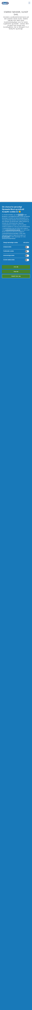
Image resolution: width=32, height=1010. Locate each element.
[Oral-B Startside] (5, 3)
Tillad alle (16, 271)
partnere (20, 214)
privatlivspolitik (6, 236)
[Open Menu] (29, 3)
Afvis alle (16, 266)
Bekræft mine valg (16, 276)
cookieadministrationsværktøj (12, 230)
